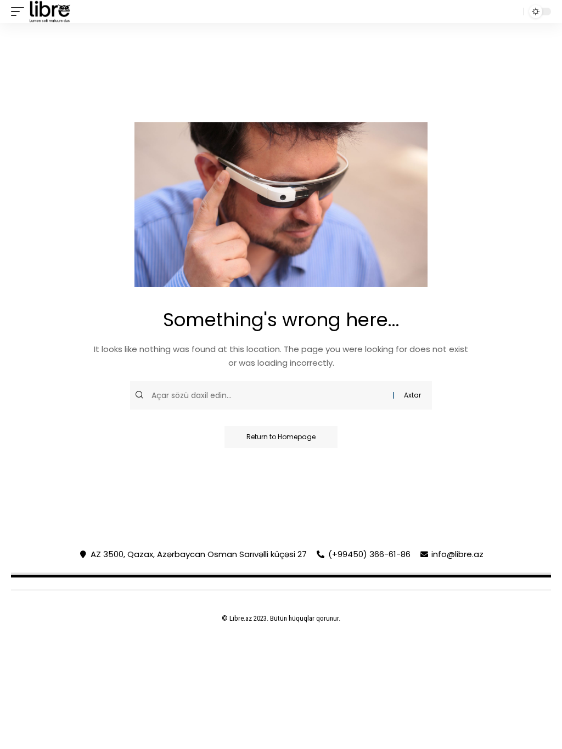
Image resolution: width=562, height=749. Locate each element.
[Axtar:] (271, 395)
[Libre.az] (50, 11)
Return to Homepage (281, 436)
